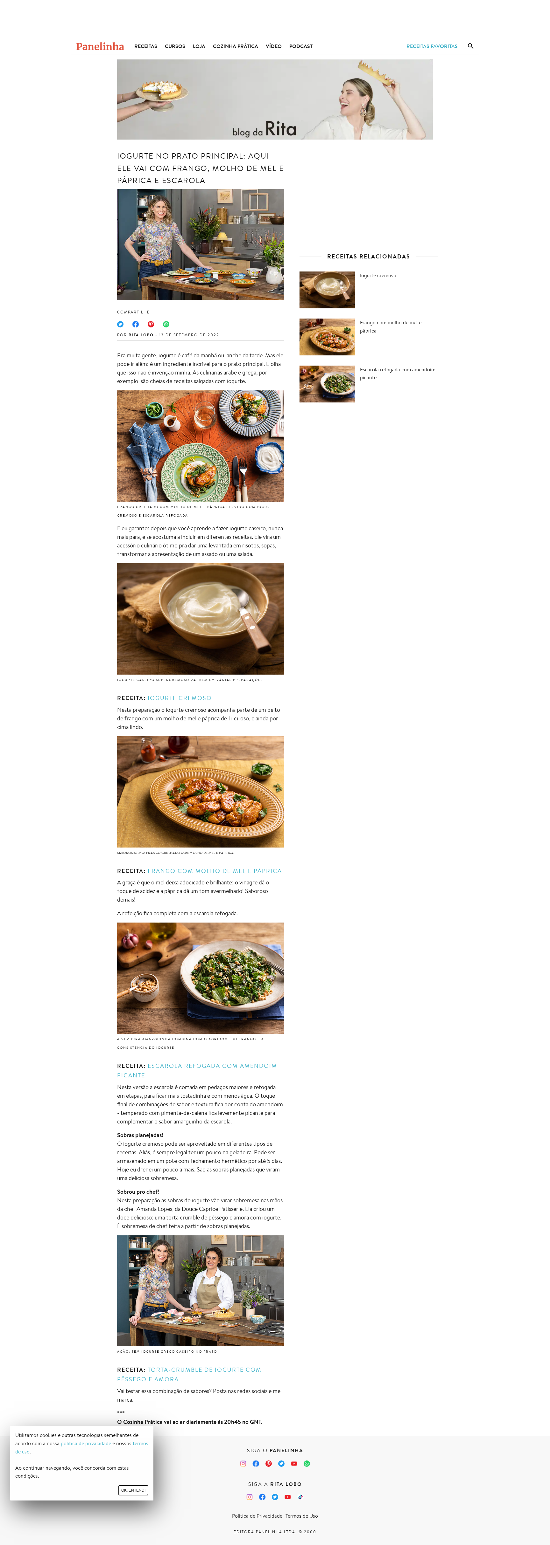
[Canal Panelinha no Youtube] (294, 1463)
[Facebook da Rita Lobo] (262, 1497)
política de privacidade (86, 1443)
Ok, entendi (133, 1490)
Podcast (301, 46)
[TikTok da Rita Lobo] (300, 1497)
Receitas (145, 46)
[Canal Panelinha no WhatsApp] (306, 1463)
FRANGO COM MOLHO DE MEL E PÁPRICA (215, 871)
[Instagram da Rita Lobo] (249, 1497)
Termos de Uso (302, 1516)
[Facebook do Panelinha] (256, 1463)
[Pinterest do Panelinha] (268, 1463)
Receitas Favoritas (432, 46)
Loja (199, 46)
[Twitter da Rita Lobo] (275, 1497)
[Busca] (471, 46)
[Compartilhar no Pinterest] (151, 324)
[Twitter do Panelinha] (281, 1463)
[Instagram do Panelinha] (243, 1463)
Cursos (175, 46)
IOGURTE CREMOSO (180, 698)
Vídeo (274, 46)
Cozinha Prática (235, 46)
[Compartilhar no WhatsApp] (166, 324)
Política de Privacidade (257, 1516)
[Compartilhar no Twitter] (120, 324)
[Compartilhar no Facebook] (135, 324)
